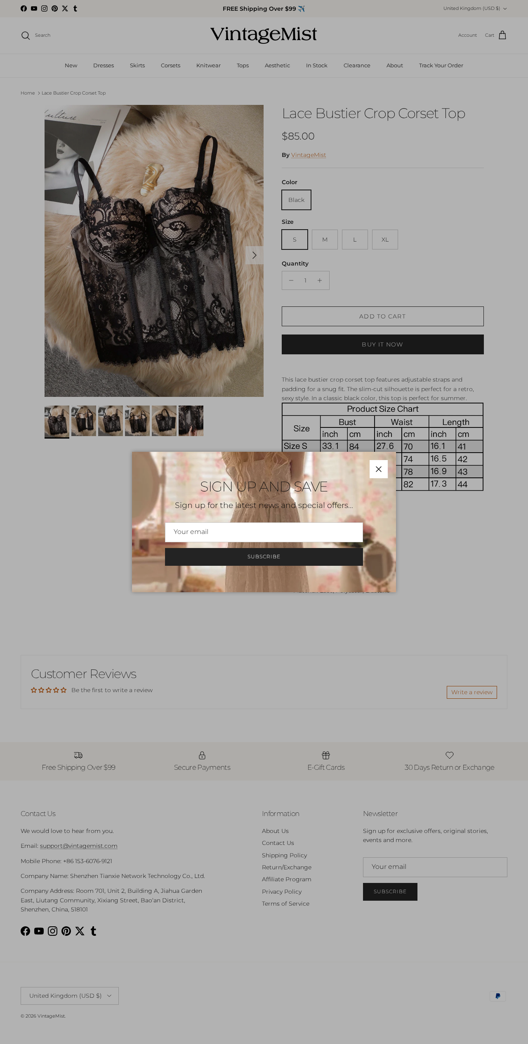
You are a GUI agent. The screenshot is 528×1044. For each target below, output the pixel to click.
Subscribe (264, 556)
